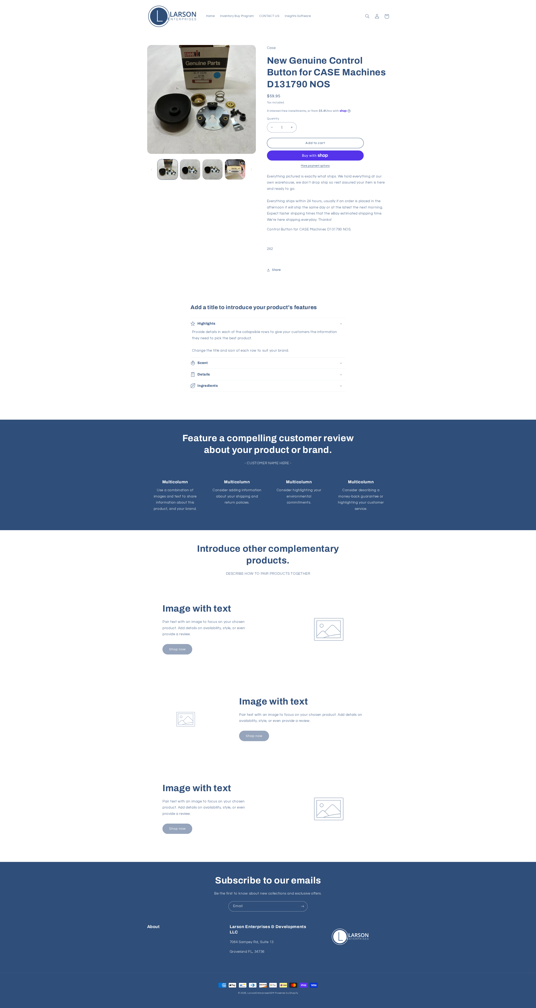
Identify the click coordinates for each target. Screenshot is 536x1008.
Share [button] (276, 269)
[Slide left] (151, 169)
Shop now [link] (177, 649)
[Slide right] (251, 169)
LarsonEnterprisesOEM (260, 993)
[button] (367, 16)
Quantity (273, 118)
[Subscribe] (302, 906)
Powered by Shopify (286, 993)
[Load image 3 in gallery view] (212, 169)
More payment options (315, 166)
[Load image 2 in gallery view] (190, 169)
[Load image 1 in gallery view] (167, 169)
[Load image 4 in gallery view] (235, 169)
